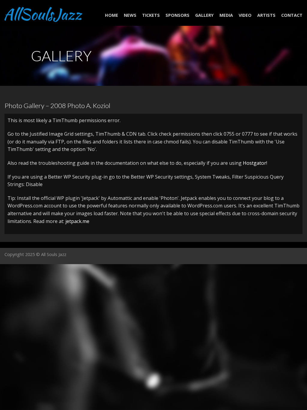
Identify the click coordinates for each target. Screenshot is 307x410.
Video (245, 15)
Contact (292, 15)
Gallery (204, 15)
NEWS (130, 15)
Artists (266, 15)
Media (226, 15)
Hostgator (254, 163)
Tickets (151, 15)
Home (111, 15)
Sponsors (177, 15)
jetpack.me (77, 221)
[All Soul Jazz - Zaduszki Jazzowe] (43, 13)
